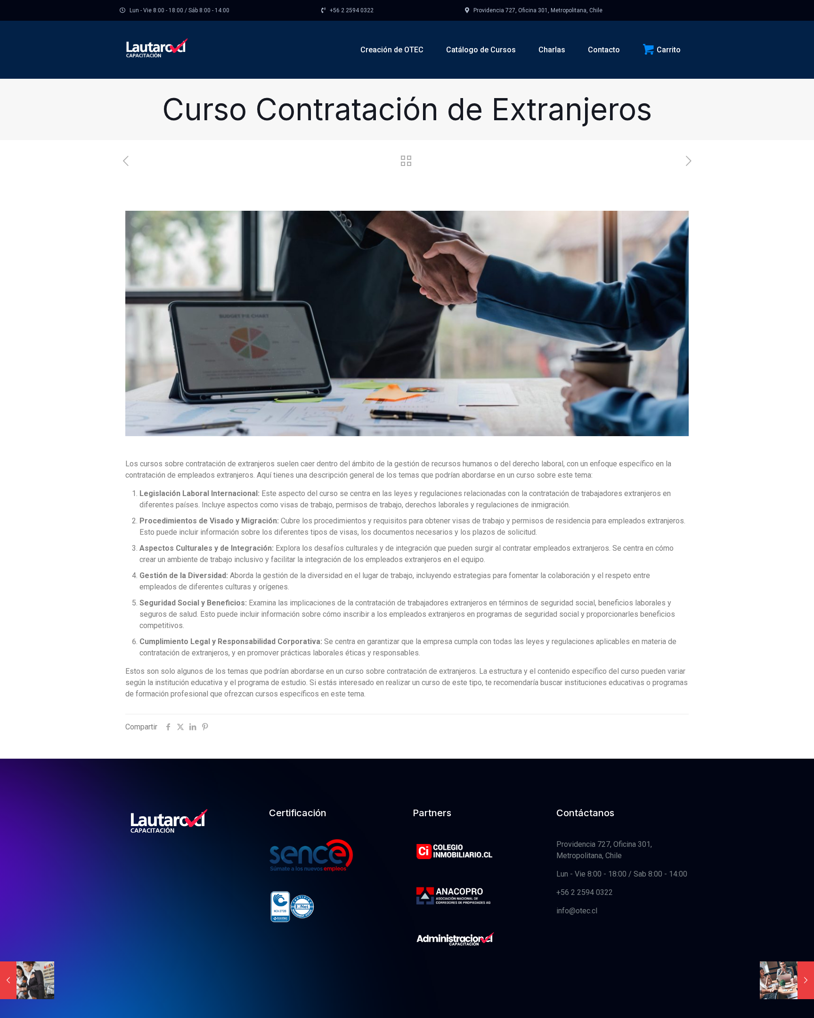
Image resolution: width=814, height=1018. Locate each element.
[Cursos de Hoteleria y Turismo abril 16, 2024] (27, 980)
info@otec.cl (576, 910)
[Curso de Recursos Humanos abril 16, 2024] (787, 980)
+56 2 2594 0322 (584, 892)
